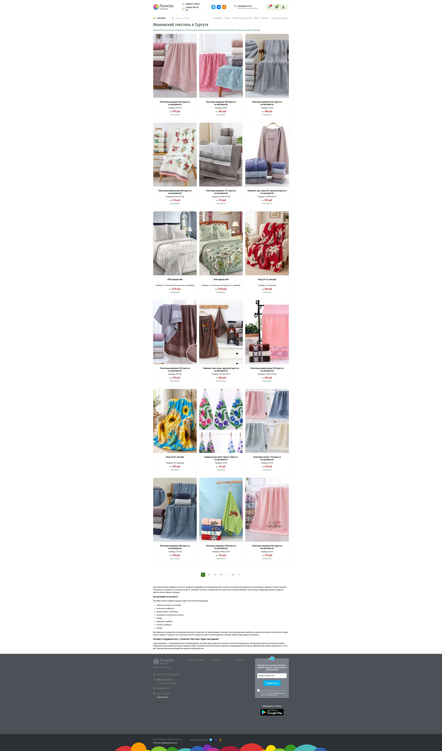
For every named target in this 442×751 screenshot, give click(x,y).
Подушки (180, 30)
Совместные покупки (279, 18)
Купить (176, 67)
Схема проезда (162, 697)
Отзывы (227, 18)
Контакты (265, 18)
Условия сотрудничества (242, 18)
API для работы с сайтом (272, 706)
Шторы (257, 30)
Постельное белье (204, 30)
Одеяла (156, 30)
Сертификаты (216, 660)
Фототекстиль (229, 30)
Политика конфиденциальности (165, 743)
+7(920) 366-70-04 (192, 8)
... (227, 575)
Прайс (256, 18)
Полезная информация (196, 660)
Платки (164, 30)
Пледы (172, 30)
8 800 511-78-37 (192, 4)
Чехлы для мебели (245, 30)
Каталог (161, 18)
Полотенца (190, 30)
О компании (217, 18)
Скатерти (218, 30)
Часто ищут (239, 660)
